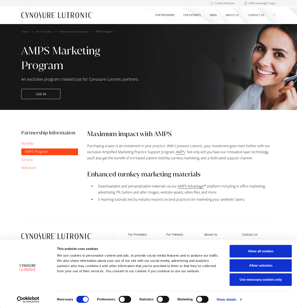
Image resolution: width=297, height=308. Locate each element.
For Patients (174, 234)
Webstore (28, 167)
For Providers (44, 31)
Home (25, 31)
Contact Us (250, 234)
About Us (210, 234)
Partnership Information (74, 31)
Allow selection (260, 265)
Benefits (27, 143)
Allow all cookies (261, 251)
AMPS (180, 152)
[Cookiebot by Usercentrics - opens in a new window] (28, 299)
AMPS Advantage (191, 186)
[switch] (125, 299)
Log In (41, 94)
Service (27, 159)
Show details (226, 299)
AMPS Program (36, 151)
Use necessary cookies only (261, 279)
